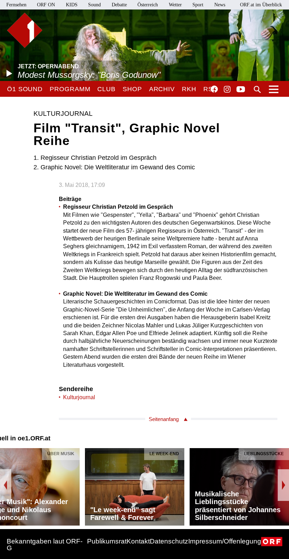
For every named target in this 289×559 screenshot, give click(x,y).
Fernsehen (16, 4)
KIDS (72, 4)
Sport (197, 4)
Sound (94, 4)
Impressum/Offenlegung (224, 541)
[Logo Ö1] (24, 30)
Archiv (162, 89)
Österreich (147, 4)
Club (106, 89)
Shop (132, 89)
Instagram (227, 89)
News (219, 4)
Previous (5, 485)
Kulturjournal (79, 397)
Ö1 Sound (25, 89)
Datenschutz (169, 541)
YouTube (240, 89)
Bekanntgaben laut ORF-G (44, 545)
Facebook (214, 89)
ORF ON (46, 4)
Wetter (175, 4)
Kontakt (138, 541)
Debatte (119, 4)
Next (283, 485)
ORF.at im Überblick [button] (261, 4)
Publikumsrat (107, 541)
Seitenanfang (164, 419)
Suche (257, 89)
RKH (189, 89)
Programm (70, 89)
